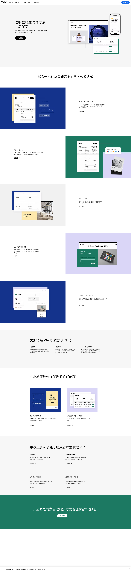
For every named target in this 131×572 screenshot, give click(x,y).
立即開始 (125, 2)
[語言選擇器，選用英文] (119, 2)
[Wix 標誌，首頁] (3, 2)
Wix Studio (36, 2)
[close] (129, 569)
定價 (29, 2)
